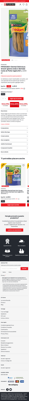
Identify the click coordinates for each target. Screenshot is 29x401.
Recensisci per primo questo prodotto (11, 76)
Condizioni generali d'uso (7, 325)
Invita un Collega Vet (6, 360)
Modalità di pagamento (7, 343)
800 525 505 (4, 374)
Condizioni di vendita (6, 327)
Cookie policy (4, 329)
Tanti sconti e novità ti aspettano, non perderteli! (14, 1)
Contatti (3, 340)
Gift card (3, 316)
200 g (3, 94)
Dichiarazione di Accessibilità (8, 331)
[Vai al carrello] (26, 4)
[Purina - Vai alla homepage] (9, 4)
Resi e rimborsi (4, 345)
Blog (2, 304)
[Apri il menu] (2, 4)
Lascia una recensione (14, 230)
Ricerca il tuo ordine (6, 347)
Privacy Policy (4, 333)
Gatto (4, 272)
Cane (10, 272)
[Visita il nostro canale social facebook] (7, 389)
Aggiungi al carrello (16, 98)
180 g (3, 201)
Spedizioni (3, 313)
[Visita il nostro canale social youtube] (10, 389)
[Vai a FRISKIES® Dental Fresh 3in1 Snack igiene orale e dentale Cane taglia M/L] (13, 175)
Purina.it (3, 302)
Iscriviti (24, 268)
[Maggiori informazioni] (24, 88)
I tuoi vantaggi (4, 311)
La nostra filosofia (5, 300)
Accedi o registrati (5, 358)
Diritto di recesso (5, 351)
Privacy (3, 275)
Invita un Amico (5, 318)
